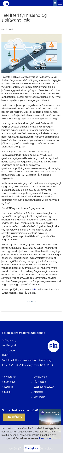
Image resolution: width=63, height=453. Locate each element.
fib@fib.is (7, 355)
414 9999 (9, 350)
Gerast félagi (40, 376)
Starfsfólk (9, 381)
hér (34, 289)
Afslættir (38, 391)
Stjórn (7, 391)
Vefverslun (39, 397)
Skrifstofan (10, 376)
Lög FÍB (8, 386)
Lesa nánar (45, 438)
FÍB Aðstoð (40, 381)
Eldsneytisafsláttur (44, 386)
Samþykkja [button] (31, 448)
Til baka (31, 301)
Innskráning (14, 417)
